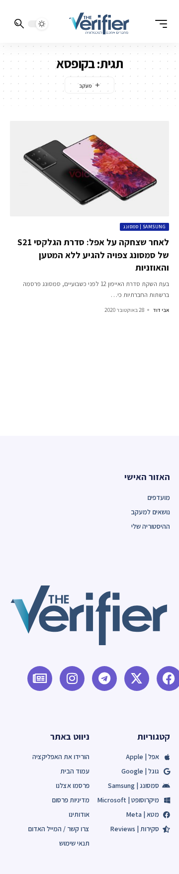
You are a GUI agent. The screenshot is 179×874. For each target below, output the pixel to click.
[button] (158, 24)
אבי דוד (161, 309)
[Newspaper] (39, 678)
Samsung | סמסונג (144, 226)
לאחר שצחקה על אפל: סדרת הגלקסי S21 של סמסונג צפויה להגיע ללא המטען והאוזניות (93, 254)
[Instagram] (72, 678)
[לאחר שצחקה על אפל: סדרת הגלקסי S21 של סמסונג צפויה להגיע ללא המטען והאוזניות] (89, 168)
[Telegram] (104, 678)
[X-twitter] (136, 678)
